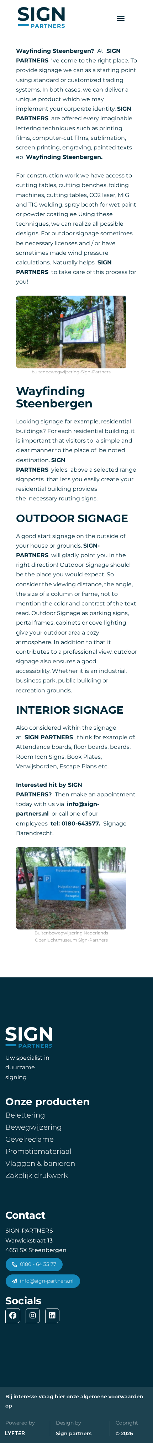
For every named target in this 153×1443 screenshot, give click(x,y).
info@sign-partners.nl (47, 1281)
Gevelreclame (29, 1139)
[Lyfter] (15, 1434)
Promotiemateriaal (38, 1151)
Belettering (25, 1115)
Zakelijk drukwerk (36, 1175)
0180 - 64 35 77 (38, 1264)
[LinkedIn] (54, 1315)
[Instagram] (34, 1315)
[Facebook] (14, 1315)
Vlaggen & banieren (40, 1163)
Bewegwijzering (33, 1127)
